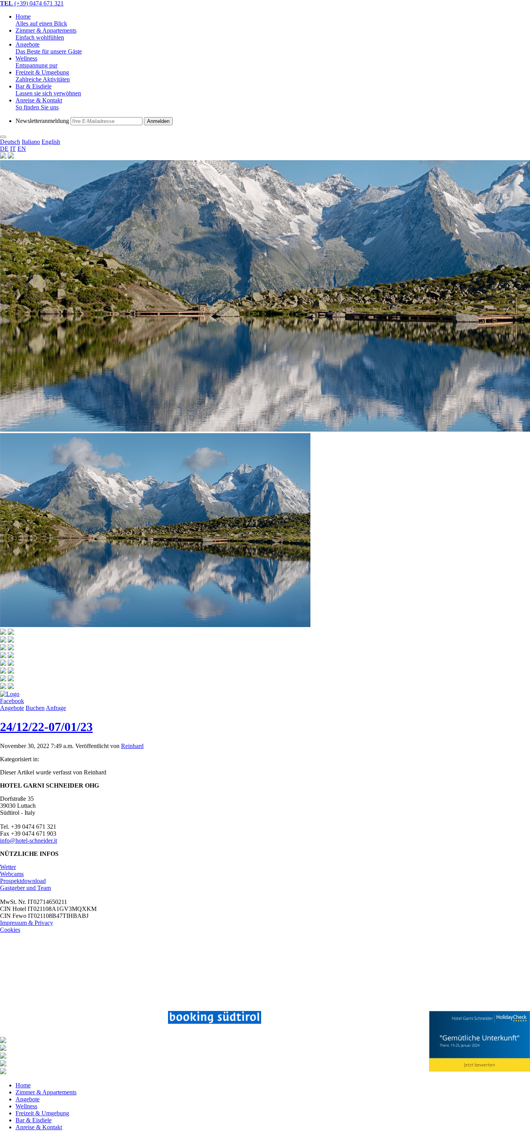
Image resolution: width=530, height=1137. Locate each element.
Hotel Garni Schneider (472, 1018)
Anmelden (158, 121)
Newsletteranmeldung (42, 121)
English (51, 141)
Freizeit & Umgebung (42, 1113)
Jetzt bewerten (479, 1064)
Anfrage (56, 708)
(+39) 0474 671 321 (32, 3)
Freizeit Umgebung (43, 76)
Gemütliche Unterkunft (479, 1037)
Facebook (12, 701)
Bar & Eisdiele (34, 1120)
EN (21, 148)
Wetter (8, 867)
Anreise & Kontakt (39, 1127)
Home (41, 20)
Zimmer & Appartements (46, 1092)
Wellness (36, 62)
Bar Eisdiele (48, 90)
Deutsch (10, 141)
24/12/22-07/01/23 (46, 727)
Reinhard (132, 746)
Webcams (12, 874)
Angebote (49, 48)
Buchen (35, 708)
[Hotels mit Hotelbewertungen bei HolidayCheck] (511, 1018)
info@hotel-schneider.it (28, 840)
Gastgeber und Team (25, 888)
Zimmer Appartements (46, 34)
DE (4, 148)
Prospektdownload (23, 881)
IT (13, 148)
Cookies (10, 929)
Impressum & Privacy (26, 922)
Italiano (31, 141)
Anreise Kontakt (39, 104)
